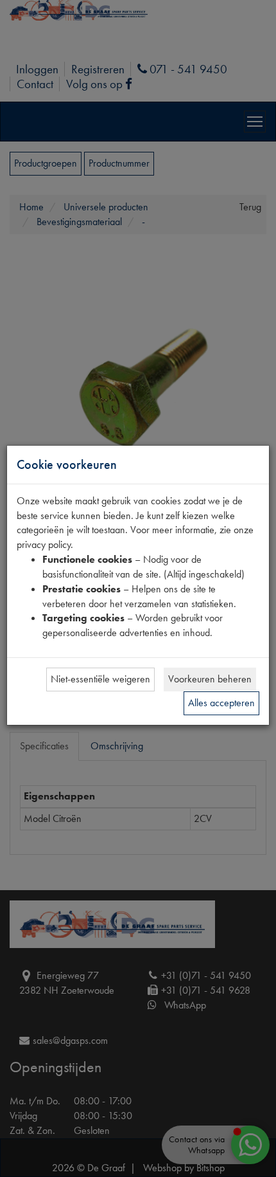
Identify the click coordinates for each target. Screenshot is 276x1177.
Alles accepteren (221, 702)
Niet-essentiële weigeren (100, 679)
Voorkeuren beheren (210, 679)
